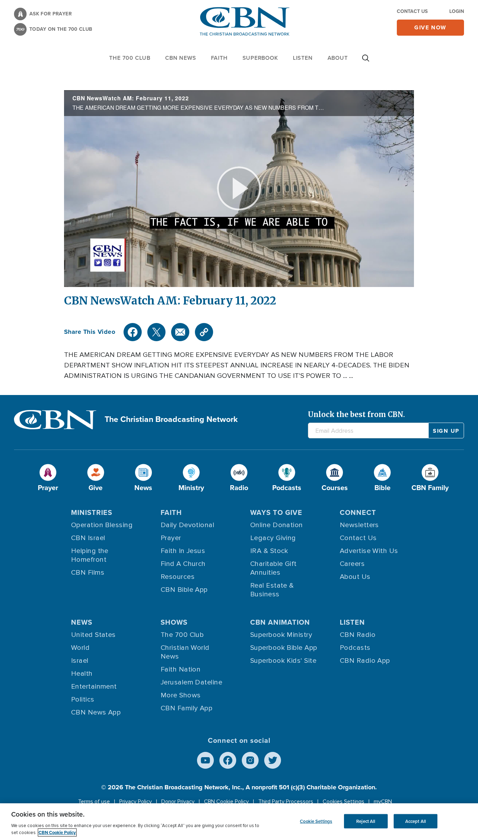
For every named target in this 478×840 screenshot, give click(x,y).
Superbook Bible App (283, 648)
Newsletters (359, 525)
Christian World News (185, 652)
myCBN (383, 801)
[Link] (204, 332)
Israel (80, 660)
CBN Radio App (365, 660)
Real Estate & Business (272, 589)
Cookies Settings (343, 801)
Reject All (365, 821)
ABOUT (338, 58)
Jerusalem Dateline (191, 682)
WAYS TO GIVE (276, 512)
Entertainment (94, 686)
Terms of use (94, 801)
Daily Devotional (187, 525)
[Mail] (180, 332)
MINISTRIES (91, 512)
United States (93, 635)
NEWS (81, 622)
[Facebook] (133, 332)
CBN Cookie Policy (226, 801)
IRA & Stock (269, 551)
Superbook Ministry (281, 635)
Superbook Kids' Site (283, 660)
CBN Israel (88, 538)
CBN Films (87, 572)
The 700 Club (129, 58)
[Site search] (365, 62)
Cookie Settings (316, 821)
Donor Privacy (178, 801)
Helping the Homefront (89, 555)
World (80, 648)
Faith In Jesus (183, 551)
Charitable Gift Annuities (273, 568)
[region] (239, 821)
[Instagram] (250, 760)
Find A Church (183, 564)
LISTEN (303, 58)
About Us (355, 577)
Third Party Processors (285, 801)
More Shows (181, 695)
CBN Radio (357, 635)
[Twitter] (156, 332)
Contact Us (412, 11)
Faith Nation (181, 669)
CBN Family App (186, 708)
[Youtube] (205, 760)
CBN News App (96, 712)
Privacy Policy (135, 801)
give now (430, 27)
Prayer (171, 538)
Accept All (415, 821)
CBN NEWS (180, 58)
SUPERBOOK (260, 58)
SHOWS (174, 622)
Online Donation (276, 525)
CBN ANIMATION (280, 622)
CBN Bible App (184, 590)
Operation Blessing (102, 525)
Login (456, 11)
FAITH (219, 58)
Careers (352, 564)
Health (82, 673)
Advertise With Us (369, 551)
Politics (82, 699)
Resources (178, 577)
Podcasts (355, 648)
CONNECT (358, 512)
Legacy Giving (273, 538)
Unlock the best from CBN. (356, 414)
